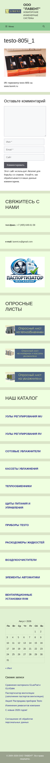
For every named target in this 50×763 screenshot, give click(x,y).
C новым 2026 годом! (16, 710)
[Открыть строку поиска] (43, 27)
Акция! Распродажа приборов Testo (23, 701)
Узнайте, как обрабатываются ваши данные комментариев (21, 178)
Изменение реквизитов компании (22, 705)
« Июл (8, 668)
